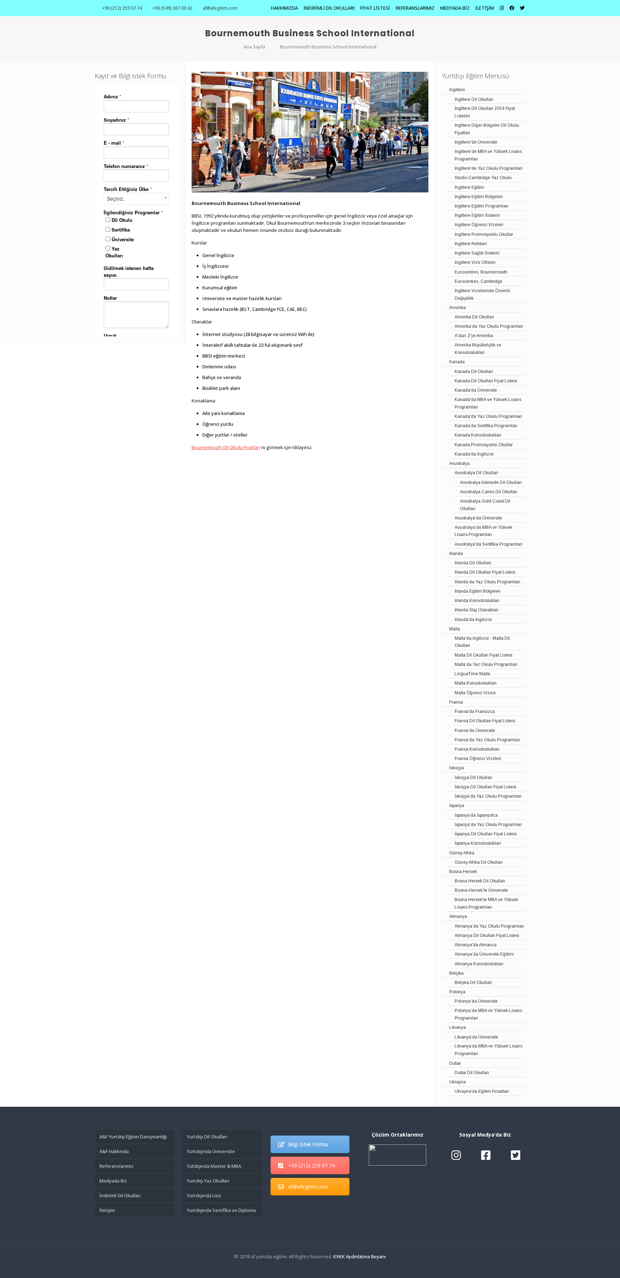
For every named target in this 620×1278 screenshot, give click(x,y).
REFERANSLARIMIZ (415, 8)
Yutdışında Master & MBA (214, 1166)
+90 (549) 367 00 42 (172, 8)
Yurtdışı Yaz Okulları (208, 1180)
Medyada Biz (113, 1180)
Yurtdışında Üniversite (211, 1151)
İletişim (107, 1210)
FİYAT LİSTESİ (375, 8)
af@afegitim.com (220, 8)
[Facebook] (300, 1266)
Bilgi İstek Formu (308, 1144)
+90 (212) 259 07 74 (122, 8)
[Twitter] (310, 1266)
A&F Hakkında (114, 1151)
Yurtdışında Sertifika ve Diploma (221, 1210)
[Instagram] (319, 1266)
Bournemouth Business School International (328, 46)
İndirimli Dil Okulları (120, 1195)
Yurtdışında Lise (204, 1195)
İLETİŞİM (484, 8)
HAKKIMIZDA (284, 8)
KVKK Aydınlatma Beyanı (359, 1256)
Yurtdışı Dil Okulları (207, 1136)
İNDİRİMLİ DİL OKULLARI (329, 8)
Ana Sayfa (254, 46)
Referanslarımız (116, 1166)
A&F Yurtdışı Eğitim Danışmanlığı (133, 1136)
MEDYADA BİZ (455, 8)
